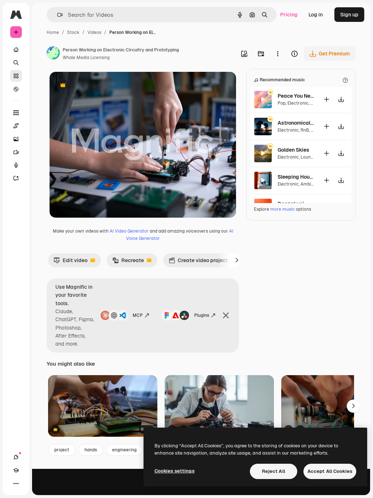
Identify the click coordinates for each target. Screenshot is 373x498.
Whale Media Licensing (86, 58)
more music (282, 209)
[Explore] (16, 89)
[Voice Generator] (16, 165)
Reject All (273, 471)
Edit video (70, 262)
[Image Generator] (16, 139)
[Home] (16, 49)
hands (91, 450)
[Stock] (16, 76)
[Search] (16, 63)
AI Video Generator (129, 231)
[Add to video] (326, 99)
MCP (138, 315)
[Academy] (16, 470)
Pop (282, 103)
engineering (124, 450)
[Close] (225, 315)
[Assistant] (16, 178)
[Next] (236, 260)
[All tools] (16, 112)
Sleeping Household (296, 177)
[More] (16, 483)
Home (53, 32)
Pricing (289, 14)
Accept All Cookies (329, 471)
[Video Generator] (16, 152)
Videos (94, 32)
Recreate (128, 262)
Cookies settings (174, 471)
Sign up (349, 14)
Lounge (308, 157)
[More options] (277, 53)
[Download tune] (341, 99)
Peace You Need (296, 96)
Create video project (198, 262)
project (61, 450)
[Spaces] (16, 126)
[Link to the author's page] (53, 54)
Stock (73, 32)
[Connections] (16, 457)
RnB (305, 130)
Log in (316, 14)
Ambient (309, 184)
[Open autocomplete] (57, 14)
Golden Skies (293, 150)
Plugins (201, 315)
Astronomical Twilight (296, 123)
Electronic (298, 103)
